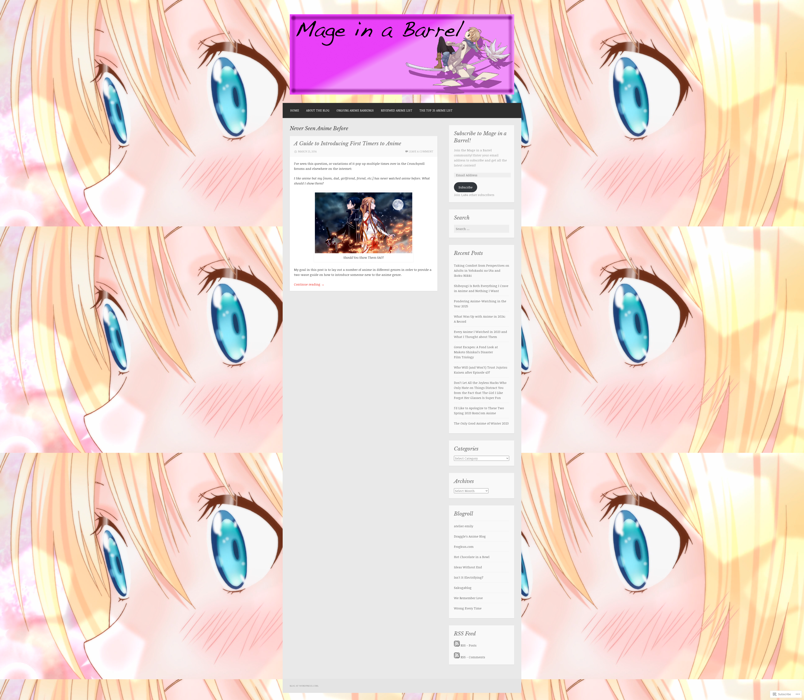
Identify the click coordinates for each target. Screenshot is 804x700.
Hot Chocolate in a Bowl (472, 557)
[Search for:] (481, 229)
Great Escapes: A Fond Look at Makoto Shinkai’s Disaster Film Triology (476, 352)
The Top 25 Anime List (435, 110)
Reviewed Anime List (396, 110)
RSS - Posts (469, 645)
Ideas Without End (468, 567)
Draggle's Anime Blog (470, 536)
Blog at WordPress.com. (304, 685)
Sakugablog (463, 588)
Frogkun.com (464, 546)
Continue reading (309, 284)
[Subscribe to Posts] (457, 645)
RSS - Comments (473, 657)
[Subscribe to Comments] (457, 657)
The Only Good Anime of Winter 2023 (481, 423)
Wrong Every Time (468, 608)
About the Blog (317, 110)
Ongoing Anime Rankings (355, 110)
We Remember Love (468, 598)
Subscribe (466, 187)
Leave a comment (421, 151)
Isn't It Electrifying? (468, 577)
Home (294, 110)
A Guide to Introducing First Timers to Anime (347, 143)
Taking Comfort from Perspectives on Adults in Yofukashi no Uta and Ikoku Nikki (481, 270)
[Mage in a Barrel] (402, 93)
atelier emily (463, 526)
